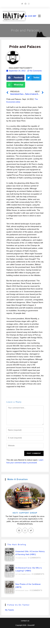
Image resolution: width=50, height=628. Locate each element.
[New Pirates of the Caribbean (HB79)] (9, 587)
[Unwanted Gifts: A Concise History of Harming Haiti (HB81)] (9, 554)
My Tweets (9, 610)
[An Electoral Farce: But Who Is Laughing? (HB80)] (9, 571)
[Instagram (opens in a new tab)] (28, 4)
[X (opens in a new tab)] (22, 4)
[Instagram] (25, 530)
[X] (30, 530)
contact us (25, 621)
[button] (15, 78)
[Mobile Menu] (38, 16)
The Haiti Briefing (16, 544)
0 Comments (34, 558)
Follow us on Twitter (18, 605)
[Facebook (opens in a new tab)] (25, 4)
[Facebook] (19, 530)
